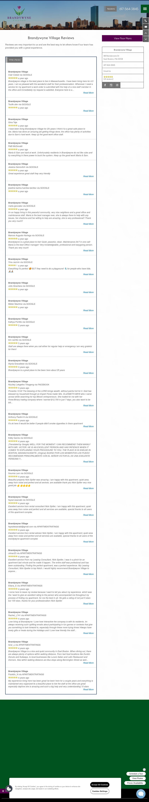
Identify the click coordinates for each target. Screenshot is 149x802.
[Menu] (145, 9)
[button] (110, 9)
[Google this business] (111, 85)
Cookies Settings (99, 791)
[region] (65, 788)
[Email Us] (146, 27)
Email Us (107, 71)
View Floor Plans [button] (123, 38)
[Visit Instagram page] (117, 85)
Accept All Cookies (99, 784)
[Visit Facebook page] (105, 85)
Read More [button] (88, 92)
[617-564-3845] (146, 21)
